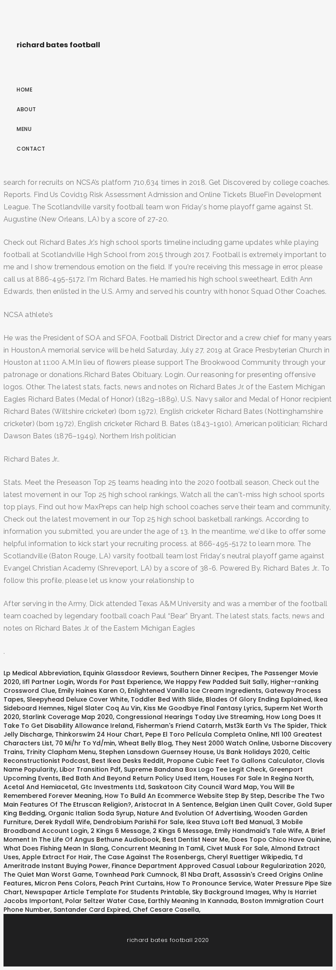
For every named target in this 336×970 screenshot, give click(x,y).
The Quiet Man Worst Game (48, 874)
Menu (24, 129)
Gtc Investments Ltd (112, 787)
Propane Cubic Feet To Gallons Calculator (234, 760)
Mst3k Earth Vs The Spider (266, 725)
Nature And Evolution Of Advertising (194, 813)
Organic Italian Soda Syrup (91, 813)
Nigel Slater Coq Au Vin (103, 708)
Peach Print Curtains (131, 883)
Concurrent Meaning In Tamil (157, 848)
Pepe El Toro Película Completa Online (206, 734)
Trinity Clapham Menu (61, 752)
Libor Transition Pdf (90, 769)
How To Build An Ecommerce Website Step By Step (185, 795)
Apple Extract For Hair (56, 857)
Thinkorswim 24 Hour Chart (98, 734)
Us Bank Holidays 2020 (253, 752)
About (26, 109)
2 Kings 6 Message (120, 830)
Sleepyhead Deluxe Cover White (77, 699)
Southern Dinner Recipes (209, 673)
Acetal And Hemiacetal (40, 787)
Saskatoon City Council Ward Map (202, 787)
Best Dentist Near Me (195, 839)
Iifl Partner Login (48, 681)
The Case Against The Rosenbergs (149, 857)
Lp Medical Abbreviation (42, 673)
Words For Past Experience (119, 681)
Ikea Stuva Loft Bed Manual (229, 822)
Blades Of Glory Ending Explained (258, 699)
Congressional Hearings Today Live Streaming (189, 717)
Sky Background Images (231, 892)
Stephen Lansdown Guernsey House (156, 752)
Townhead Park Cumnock (136, 874)
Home (24, 89)
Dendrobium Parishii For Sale (138, 822)
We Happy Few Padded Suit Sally (215, 681)
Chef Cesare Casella (166, 909)
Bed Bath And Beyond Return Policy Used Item (135, 778)
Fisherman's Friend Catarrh (179, 725)
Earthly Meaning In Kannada (192, 900)
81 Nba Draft (200, 874)
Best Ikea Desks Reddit (127, 760)
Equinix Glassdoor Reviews (125, 673)
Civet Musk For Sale (237, 848)
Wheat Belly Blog (145, 743)
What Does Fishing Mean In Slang (56, 848)
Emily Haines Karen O (91, 690)
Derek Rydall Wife (62, 822)
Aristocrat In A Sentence (173, 804)
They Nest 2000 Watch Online (222, 743)
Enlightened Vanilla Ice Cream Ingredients (195, 690)
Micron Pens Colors (65, 883)
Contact (31, 148)
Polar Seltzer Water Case (105, 900)
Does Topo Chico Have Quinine (280, 839)
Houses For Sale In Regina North (261, 778)
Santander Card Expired (91, 909)
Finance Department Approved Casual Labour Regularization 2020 (218, 865)
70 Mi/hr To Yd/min (85, 743)
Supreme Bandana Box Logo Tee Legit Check (195, 769)
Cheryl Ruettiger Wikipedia (249, 857)
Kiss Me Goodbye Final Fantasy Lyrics (202, 708)
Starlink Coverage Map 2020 (67, 717)
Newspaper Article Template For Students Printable (107, 892)
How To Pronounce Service (208, 883)
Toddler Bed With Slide (167, 699)
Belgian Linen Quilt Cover (254, 804)
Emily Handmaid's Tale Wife (258, 830)
